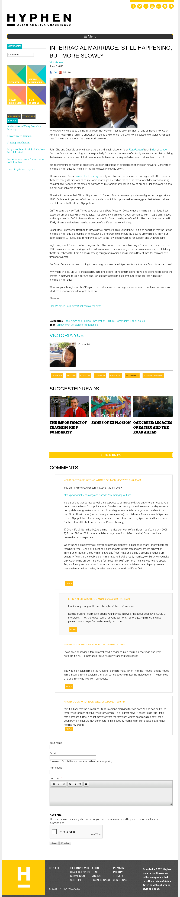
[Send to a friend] (64, 72)
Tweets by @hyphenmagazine (21, 169)
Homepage (56, 767)
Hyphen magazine (24, 877)
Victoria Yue (67, 335)
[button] (53, 784)
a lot (153, 149)
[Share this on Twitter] (55, 72)
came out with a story (86, 176)
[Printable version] (69, 72)
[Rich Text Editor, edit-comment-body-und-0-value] (111, 794)
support (164, 149)
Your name (56, 742)
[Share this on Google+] (60, 72)
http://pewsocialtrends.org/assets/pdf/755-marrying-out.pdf (97, 495)
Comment (56, 778)
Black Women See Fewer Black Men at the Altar (75, 306)
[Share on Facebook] (51, 72)
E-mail (53, 753)
